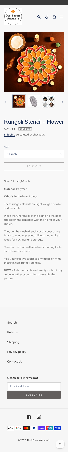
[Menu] (62, 16)
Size (6, 147)
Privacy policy (16, 351)
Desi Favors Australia (38, 440)
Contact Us (14, 361)
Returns (12, 332)
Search (12, 322)
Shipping (9, 134)
